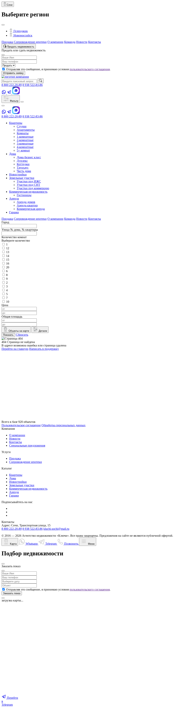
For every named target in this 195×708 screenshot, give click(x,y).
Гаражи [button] (14, 212)
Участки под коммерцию (33, 188)
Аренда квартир (27, 205)
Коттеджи (23, 164)
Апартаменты (26, 129)
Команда (69, 42)
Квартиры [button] (15, 123)
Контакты (94, 42)
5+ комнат (23, 150)
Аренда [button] (14, 198)
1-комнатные (25, 136)
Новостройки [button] (18, 174)
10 (7, 301)
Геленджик (20, 31)
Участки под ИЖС (29, 181)
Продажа (7, 42)
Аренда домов (26, 202)
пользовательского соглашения (90, 69)
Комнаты (23, 133)
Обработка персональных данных (64, 425)
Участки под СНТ (28, 184)
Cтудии (21, 126)
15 (7, 259)
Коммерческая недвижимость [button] (28, 191)
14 (7, 255)
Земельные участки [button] (21, 178)
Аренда (14, 492)
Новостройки (18, 481)
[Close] (3, 24)
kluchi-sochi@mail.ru (56, 528)
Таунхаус (23, 167)
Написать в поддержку (44, 348)
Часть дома (24, 171)
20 (7, 267)
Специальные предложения (27, 445)
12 (7, 248)
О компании (55, 42)
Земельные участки (21, 485)
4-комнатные (25, 147)
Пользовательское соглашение (21, 425)
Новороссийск (22, 35)
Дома (12, 478)
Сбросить (22, 334)
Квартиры (15, 475)
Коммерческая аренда (31, 208)
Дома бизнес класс (29, 157)
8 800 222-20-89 (12, 85)
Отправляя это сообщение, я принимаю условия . (58, 69)
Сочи (9, 4)
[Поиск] (41, 80)
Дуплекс (22, 160)
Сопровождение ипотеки (30, 42)
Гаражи (14, 495)
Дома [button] (12, 153)
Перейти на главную (15, 348)
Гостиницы (24, 195)
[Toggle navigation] (22, 101)
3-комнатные (25, 143)
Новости (81, 42)
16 (7, 263)
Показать (8, 334)
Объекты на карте (18, 330)
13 (7, 252)
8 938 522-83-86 (32, 85)
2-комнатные (25, 140)
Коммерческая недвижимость (28, 488)
